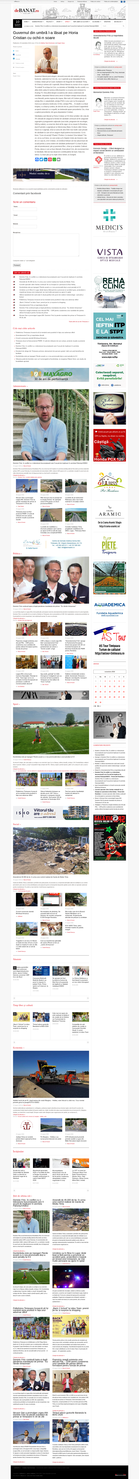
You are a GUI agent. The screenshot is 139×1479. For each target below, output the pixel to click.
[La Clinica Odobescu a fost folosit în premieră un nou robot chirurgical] (80, 971)
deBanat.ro (65, 1417)
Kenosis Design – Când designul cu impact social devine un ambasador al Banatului (108, 150)
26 (114, 697)
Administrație (37, 22)
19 (114, 691)
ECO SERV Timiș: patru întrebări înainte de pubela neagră (74, 927)
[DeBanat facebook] (122, 2)
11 (110, 686)
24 (105, 697)
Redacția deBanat (82, 1)
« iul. (94, 706)
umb (45, 1116)
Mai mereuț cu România (104, 128)
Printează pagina (19, 67)
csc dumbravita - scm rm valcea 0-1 (27, 771)
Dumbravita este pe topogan (45, 771)
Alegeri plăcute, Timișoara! (105, 135)
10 (105, 686)
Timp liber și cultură (80, 22)
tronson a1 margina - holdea (36, 1116)
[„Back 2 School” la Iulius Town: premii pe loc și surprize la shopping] (21, 1017)
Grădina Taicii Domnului (47, 43)
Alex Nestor (45, 651)
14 (124, 686)
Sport (58, 22)
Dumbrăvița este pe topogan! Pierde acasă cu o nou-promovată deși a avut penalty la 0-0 (50, 287)
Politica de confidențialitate (111, 1)
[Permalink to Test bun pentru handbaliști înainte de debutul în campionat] (76, 779)
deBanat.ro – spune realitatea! (27, 1473)
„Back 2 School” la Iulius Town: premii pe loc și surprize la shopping (42, 302)
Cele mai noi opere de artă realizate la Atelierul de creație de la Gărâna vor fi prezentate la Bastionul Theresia (60, 1017)
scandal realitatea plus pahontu (34, 477)
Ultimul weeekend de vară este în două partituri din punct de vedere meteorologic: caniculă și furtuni (110, 766)
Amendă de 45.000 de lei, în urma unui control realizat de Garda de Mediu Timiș (46, 282)
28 (124, 697)
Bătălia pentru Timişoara (104, 70)
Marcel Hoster (27, 466)
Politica (16, 553)
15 (96, 691)
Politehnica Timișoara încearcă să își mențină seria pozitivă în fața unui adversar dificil (48, 300)
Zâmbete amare (110, 31)
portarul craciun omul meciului (61, 771)
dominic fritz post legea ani (25, 620)
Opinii (67, 22)
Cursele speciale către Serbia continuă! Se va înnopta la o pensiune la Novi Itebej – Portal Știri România (109, 792)
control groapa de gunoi (24, 891)
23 (100, 697)
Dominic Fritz (21, 477)
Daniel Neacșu (27, 759)
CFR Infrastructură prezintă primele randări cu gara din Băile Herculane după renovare (76, 1139)
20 (119, 691)
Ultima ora (102, 31)
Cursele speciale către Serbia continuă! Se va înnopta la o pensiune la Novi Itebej (47, 284)
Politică (49, 22)
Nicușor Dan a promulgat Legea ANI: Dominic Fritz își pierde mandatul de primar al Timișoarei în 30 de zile (30, 1415)
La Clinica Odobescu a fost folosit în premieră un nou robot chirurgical (80, 980)
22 (96, 697)
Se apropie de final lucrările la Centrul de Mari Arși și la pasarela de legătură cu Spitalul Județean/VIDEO (60, 982)
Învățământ (18, 1151)
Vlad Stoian (21, 506)
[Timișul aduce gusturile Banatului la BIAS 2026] (41, 1017)
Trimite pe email (19, 63)
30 (100, 702)
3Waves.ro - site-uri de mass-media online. (31, 1475)
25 (110, 697)
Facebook (18, 55)
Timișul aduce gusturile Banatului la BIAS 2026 (69, 1414)
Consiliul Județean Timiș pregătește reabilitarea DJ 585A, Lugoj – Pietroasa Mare (75, 529)
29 (96, 702)
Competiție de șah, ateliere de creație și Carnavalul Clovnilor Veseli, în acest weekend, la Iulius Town (80, 1028)
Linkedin (18, 59)
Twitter (17, 51)
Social (16, 824)
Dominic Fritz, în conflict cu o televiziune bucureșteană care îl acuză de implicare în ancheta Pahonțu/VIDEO (67, 26)
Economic (96, 22)
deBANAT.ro (69, 11)
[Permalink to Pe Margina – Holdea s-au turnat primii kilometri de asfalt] (51, 1125)
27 (119, 697)
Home (55, 1)
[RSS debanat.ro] (124, 2)
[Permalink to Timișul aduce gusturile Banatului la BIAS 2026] (70, 1430)
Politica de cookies (95, 1)
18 (110, 691)
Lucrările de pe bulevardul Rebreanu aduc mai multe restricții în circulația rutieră (74, 499)
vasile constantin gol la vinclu (77, 771)
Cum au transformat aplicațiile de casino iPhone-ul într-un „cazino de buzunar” (51, 943)
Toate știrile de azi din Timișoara (78, 321)
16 (100, 691)
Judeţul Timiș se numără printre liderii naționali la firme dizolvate (26, 1139)
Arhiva (62, 1)
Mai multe (117, 22)
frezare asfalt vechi (23, 1116)
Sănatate (17, 959)
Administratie (19, 386)
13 (119, 686)
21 (124, 691)
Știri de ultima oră (21, 1195)
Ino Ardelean (21, 686)
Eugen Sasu (61, 43)
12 (114, 686)
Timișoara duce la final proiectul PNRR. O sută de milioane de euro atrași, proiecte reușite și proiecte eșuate (25, 515)
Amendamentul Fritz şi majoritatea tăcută (33, 305)
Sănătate (107, 22)
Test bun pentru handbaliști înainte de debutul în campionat (74, 793)
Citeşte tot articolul (18, 475)
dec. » (99, 706)
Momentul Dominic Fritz (103, 92)
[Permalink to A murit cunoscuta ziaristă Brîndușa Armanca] (27, 899)
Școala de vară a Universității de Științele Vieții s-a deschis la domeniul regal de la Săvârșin (21, 1174)
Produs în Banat (99, 144)
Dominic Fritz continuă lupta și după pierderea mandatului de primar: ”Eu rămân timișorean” (50, 308)
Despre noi (71, 1)
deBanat (20, 916)
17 (105, 691)
